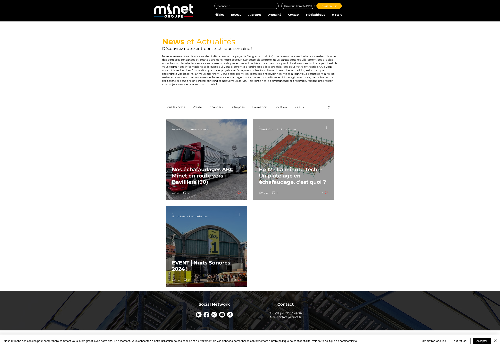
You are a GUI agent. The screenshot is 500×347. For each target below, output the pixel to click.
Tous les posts (175, 107)
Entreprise (237, 107)
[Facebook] (206, 315)
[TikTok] (230, 315)
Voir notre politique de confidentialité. (335, 341)
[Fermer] (495, 341)
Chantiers (216, 107)
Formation (259, 107)
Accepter (481, 341)
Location (281, 107)
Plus (297, 107)
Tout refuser (459, 341)
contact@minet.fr (289, 317)
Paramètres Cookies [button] (433, 341)
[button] (219, 15)
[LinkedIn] (199, 315)
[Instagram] (214, 315)
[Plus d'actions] (240, 127)
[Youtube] (222, 315)
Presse (197, 107)
